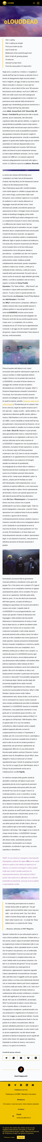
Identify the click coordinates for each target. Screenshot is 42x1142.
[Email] (21, 1058)
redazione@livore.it (24, 1118)
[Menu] (38, 3)
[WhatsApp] (13, 1058)
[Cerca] (34, 3)
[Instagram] (9, 1085)
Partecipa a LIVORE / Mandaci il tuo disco (21, 1094)
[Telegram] (6, 1058)
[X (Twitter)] (35, 1058)
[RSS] (27, 1085)
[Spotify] (21, 1085)
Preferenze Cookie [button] (9, 1137)
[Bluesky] (28, 1058)
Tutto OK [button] (21, 1137)
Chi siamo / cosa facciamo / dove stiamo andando (21, 1104)
